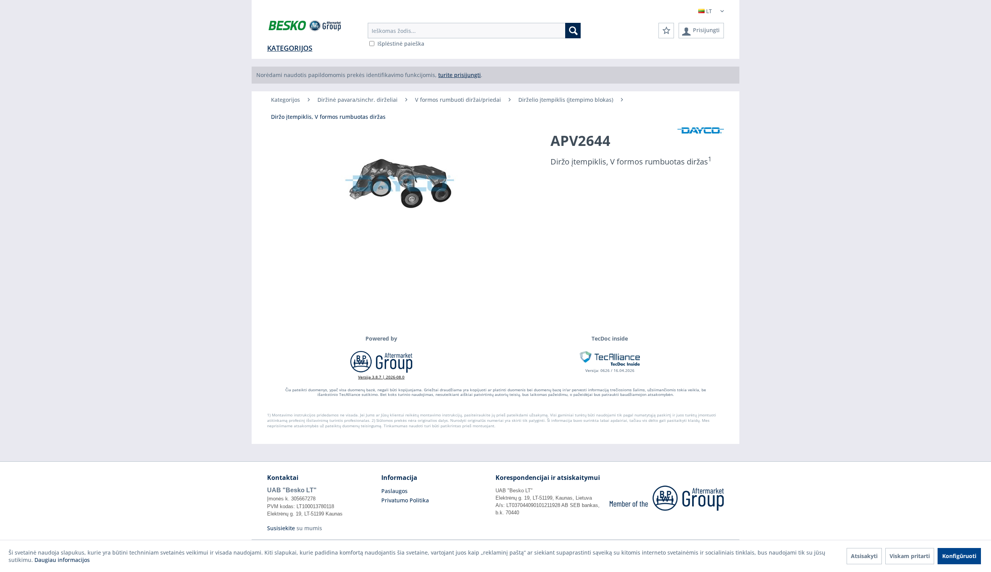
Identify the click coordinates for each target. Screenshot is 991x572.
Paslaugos (394, 491)
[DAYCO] (700, 130)
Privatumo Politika (405, 500)
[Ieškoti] (573, 30)
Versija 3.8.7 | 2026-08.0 (381, 377)
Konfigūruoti (959, 556)
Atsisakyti (864, 556)
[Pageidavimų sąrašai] (666, 30)
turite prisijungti (459, 75)
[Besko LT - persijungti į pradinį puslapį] (305, 27)
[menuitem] (474, 30)
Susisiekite (281, 528)
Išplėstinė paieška (400, 43)
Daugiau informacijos (62, 559)
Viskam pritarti (910, 556)
